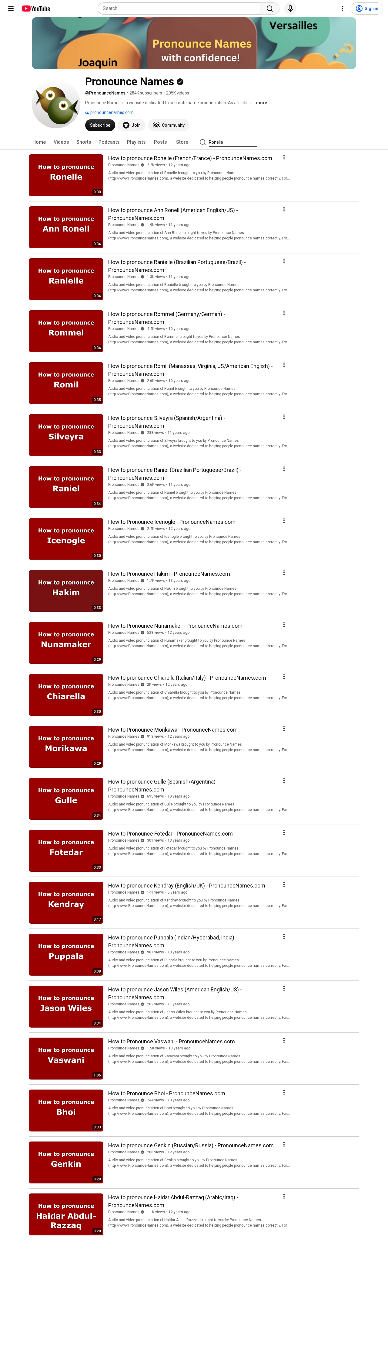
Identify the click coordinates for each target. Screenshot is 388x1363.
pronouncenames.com (111, 112)
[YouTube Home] (35, 8)
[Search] (269, 8)
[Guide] (11, 8)
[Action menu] (284, 157)
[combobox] (181, 8)
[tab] (39, 142)
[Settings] (342, 8)
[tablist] (194, 142)
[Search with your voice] (290, 8)
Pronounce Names (123, 165)
